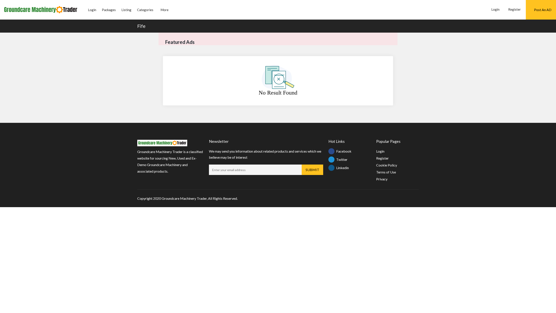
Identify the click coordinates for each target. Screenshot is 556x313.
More (165, 10)
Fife (141, 26)
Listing (126, 10)
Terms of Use (386, 172)
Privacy (381, 179)
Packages (109, 10)
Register (514, 9)
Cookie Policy (386, 165)
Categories (145, 10)
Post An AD (542, 10)
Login (92, 10)
